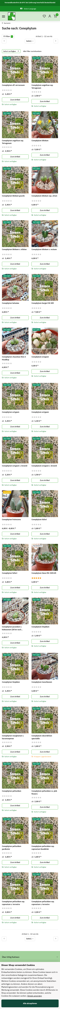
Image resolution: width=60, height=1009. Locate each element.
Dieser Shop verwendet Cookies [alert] (18, 965)
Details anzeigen (34, 996)
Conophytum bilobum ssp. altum (44, 196)
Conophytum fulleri (39, 519)
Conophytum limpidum (40, 627)
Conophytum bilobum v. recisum (44, 249)
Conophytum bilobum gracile (13, 196)
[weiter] (56, 41)
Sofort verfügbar (9, 51)
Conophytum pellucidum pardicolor (11, 847)
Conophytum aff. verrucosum (13, 85)
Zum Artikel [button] (15, 100)
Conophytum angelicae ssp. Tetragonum (42, 86)
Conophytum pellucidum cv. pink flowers (44, 792)
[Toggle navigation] (3, 16)
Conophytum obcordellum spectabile (42, 737)
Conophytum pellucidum (11, 791)
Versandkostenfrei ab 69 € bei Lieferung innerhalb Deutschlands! (30, 2)
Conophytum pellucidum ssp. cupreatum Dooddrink (43, 847)
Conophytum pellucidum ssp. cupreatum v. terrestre (13, 903)
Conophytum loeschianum (42, 682)
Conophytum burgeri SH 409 (43, 303)
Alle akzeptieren (30, 1003)
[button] (44, 16)
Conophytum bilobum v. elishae (14, 249)
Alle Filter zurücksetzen (32, 51)
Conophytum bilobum (40, 140)
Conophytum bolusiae (10, 303)
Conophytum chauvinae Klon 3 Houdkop (14, 358)
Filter (8, 36)
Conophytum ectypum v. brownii (14, 466)
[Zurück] (4, 41)
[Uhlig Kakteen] (11, 16)
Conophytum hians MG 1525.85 (44, 573)
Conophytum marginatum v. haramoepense (13, 737)
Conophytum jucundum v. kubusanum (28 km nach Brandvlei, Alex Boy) (12, 628)
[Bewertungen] (7, 90)
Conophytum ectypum (40, 357)
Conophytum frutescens (11, 519)
